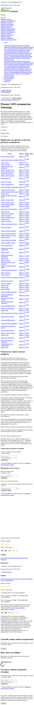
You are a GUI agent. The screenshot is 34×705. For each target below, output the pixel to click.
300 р (26, 202)
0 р (26, 162)
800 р (26, 164)
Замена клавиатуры (7, 245)
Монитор (7, 47)
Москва (3, 579)
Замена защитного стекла (8, 235)
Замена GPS (4, 310)
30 (21, 156)
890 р (26, 243)
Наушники (7, 58)
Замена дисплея (5, 260)
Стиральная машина (15, 56)
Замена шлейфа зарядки (8, 306)
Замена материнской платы (9, 270)
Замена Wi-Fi (5, 285)
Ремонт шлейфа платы (7, 172)
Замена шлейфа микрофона (9, 323)
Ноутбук (18, 45)
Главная (3, 100)
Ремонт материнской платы (9, 224)
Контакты (7, 81)
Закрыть (3, 703)
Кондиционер (28, 48)
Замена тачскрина (6, 221)
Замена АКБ (4, 258)
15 (21, 162)
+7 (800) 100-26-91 (6, 8)
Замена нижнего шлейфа (8, 231)
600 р (26, 192)
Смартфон (7, 45)
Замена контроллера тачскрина (7, 167)
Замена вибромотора (7, 173)
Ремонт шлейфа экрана (8, 217)
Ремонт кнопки (5, 164)
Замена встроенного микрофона (7, 295)
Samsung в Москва (6, 19)
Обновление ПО (6, 178)
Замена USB (4, 287)
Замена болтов (5, 211)
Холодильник (26, 45)
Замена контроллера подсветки (7, 341)
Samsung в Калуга (6, 27)
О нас (2, 558)
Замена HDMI (5, 206)
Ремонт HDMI (5, 289)
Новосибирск (9, 580)
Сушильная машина (10, 52)
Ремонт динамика (6, 283)
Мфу (31, 56)
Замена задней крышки (8, 204)
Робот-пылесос (8, 55)
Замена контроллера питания (9, 313)
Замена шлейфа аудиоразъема (9, 187)
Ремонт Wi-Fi (5, 193)
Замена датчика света (7, 200)
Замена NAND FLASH (8, 190)
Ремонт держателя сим (7, 175)
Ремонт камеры (5, 274)
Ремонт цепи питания (7, 316)
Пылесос (16, 55)
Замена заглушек (6, 215)
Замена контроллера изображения (7, 344)
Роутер (13, 58)
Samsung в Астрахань (7, 24)
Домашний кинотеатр (22, 52)
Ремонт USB (4, 335)
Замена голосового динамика (9, 277)
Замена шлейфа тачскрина (8, 292)
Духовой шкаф (11, 48)
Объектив (18, 58)
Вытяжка (21, 55)
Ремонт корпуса (5, 273)
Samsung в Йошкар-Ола (8, 30)
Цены (26, 558)
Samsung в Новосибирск (8, 28)
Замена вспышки (6, 227)
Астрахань (23, 579)
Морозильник (25, 56)
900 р (26, 213)
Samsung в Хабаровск (7, 38)
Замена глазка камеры (7, 202)
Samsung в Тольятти (7, 22)
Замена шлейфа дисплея (8, 243)
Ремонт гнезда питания (8, 333)
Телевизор (7, 53)
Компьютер (20, 47)
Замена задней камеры (7, 308)
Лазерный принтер (24, 50)
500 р (26, 173)
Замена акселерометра (7, 337)
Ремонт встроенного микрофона (7, 255)
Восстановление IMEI (7, 156)
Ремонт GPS (16, 100)
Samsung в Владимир (7, 25)
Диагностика (5, 162)
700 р (26, 172)
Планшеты (9, 100)
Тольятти (17, 579)
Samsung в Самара (6, 33)
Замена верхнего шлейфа (8, 240)
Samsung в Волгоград (7, 35)
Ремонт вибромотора (7, 184)
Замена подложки (6, 182)
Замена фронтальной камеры (9, 192)
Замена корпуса (5, 219)
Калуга (3, 580)
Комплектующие (9, 77)
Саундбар (11, 59)
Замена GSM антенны (7, 330)
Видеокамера (20, 48)
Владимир (30, 579)
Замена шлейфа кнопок (8, 320)
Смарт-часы (28, 53)
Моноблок (13, 47)
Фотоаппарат (14, 53)
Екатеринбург (10, 579)
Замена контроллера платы (9, 209)
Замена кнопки (5, 237)
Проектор (22, 53)
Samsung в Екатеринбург (8, 21)
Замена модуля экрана (7, 213)
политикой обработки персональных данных (13, 608)
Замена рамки (5, 252)
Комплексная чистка (7, 281)
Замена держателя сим (7, 170)
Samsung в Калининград (8, 32)
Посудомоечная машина (11, 50)
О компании (8, 80)
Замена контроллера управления (7, 248)
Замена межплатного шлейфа (9, 160)
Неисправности (9, 78)
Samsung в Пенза (6, 36)
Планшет (13, 45)
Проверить (4, 478)
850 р (26, 190)
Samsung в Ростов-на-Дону (9, 39)
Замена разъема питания (8, 233)
